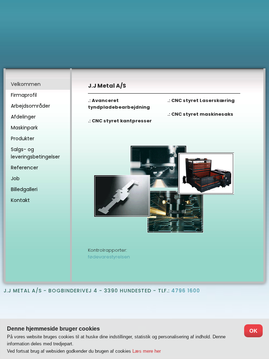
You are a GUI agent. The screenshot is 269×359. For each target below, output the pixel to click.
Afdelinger (23, 116)
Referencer (24, 167)
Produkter (22, 138)
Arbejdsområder (30, 105)
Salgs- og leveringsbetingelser (35, 153)
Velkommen (26, 84)
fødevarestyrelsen (109, 256)
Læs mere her (146, 351)
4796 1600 (185, 290)
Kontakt (20, 200)
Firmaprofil (24, 95)
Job (15, 178)
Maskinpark (24, 127)
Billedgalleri (24, 189)
